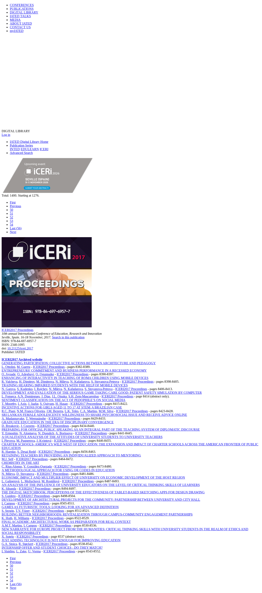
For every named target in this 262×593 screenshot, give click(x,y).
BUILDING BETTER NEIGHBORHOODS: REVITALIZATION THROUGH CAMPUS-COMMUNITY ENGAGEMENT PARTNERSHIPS (97, 514)
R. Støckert (26, 544)
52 (11, 217)
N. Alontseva (27, 433)
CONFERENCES (22, 5)
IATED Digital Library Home (29, 141)
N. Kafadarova (79, 381)
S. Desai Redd (26, 451)
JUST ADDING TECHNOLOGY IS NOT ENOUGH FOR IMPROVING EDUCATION (61, 540)
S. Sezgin (8, 510)
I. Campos (8, 503)
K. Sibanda (9, 488)
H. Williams (21, 518)
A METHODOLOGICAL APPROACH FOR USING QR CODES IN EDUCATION (58, 470)
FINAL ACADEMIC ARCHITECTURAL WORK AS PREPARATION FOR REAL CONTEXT (66, 522)
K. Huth (7, 518)
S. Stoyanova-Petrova (105, 381)
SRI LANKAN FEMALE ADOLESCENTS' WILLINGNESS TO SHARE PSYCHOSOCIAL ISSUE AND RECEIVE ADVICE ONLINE (94, 415)
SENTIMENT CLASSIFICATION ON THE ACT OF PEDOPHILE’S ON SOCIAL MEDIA (63, 400)
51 (11, 213)
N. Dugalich (46, 433)
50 (11, 210)
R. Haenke (9, 451)
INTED (15, 149)
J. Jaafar (33, 403)
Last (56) (15, 228)
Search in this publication (68, 337)
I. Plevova (8, 440)
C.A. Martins (88, 411)
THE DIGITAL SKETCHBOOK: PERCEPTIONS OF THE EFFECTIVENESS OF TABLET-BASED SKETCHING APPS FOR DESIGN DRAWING (103, 492)
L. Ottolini (8, 367)
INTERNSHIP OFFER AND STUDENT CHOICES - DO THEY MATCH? (52, 547)
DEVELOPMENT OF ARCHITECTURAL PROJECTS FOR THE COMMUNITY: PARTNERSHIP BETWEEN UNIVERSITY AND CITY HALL (101, 499)
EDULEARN (30, 149)
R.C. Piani (8, 411)
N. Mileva (62, 381)
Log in (6, 135)
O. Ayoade (9, 374)
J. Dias (45, 396)
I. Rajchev (40, 389)
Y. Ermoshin (10, 433)
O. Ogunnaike (45, 374)
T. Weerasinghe (36, 418)
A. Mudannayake (13, 418)
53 (11, 221)
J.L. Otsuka (59, 396)
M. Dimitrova (45, 381)
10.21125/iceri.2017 (20, 348)
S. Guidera (9, 496)
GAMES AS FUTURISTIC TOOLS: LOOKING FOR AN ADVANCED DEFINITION (60, 507)
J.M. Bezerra (54, 411)
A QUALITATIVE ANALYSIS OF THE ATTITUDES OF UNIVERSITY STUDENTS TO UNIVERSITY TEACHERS (82, 437)
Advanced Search (21, 153)
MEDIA (15, 20)
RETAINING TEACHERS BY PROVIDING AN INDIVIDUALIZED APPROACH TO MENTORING (71, 455)
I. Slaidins (8, 551)
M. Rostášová (50, 481)
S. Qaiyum (47, 403)
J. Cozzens (28, 426)
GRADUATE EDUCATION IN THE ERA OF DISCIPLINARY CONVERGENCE (58, 422)
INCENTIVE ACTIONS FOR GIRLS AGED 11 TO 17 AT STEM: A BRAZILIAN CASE (62, 407)
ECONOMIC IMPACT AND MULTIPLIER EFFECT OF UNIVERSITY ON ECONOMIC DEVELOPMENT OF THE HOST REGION (93, 477)
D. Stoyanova (25, 474)
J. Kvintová (43, 440)
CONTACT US (20, 27)
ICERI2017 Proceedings (17, 330)
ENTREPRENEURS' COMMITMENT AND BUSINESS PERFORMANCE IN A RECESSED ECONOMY (74, 370)
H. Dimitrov (27, 381)
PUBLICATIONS (22, 8)
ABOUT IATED (21, 23)
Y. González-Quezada (37, 466)
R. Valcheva (9, 381)
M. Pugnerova (25, 440)
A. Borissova (63, 433)
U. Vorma (34, 551)
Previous (15, 206)
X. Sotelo (8, 536)
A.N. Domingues (28, 396)
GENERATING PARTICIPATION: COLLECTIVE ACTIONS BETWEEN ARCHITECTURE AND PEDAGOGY (79, 363)
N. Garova (8, 389)
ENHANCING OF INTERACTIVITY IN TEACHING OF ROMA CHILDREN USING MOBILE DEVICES (75, 378)
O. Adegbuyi (25, 374)
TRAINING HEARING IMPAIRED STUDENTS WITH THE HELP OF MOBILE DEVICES (65, 385)
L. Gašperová (10, 481)
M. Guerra (23, 367)
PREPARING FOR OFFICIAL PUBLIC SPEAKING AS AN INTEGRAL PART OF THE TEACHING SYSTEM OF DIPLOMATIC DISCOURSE (101, 429)
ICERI (44, 149)
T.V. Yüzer (23, 510)
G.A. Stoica (9, 544)
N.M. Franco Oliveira (31, 411)
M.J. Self (7, 459)
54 (11, 224)
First (13, 202)
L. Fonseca (9, 396)
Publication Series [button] (21, 145)
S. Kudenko (25, 389)
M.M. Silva (106, 411)
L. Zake (21, 551)
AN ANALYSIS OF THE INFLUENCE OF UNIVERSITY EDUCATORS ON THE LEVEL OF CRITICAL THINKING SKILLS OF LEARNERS (101, 485)
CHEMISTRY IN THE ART (20, 462)
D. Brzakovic (10, 426)
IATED (20, 16)
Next (13, 232)
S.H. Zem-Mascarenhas (83, 396)
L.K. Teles (71, 411)
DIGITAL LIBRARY (24, 12)
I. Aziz (22, 403)
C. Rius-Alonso (12, 466)
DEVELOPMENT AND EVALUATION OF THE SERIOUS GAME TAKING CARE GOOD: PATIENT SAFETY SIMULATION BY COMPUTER (102, 392)
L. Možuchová (30, 481)
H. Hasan (61, 403)
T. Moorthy (9, 403)
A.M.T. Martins (12, 525)
